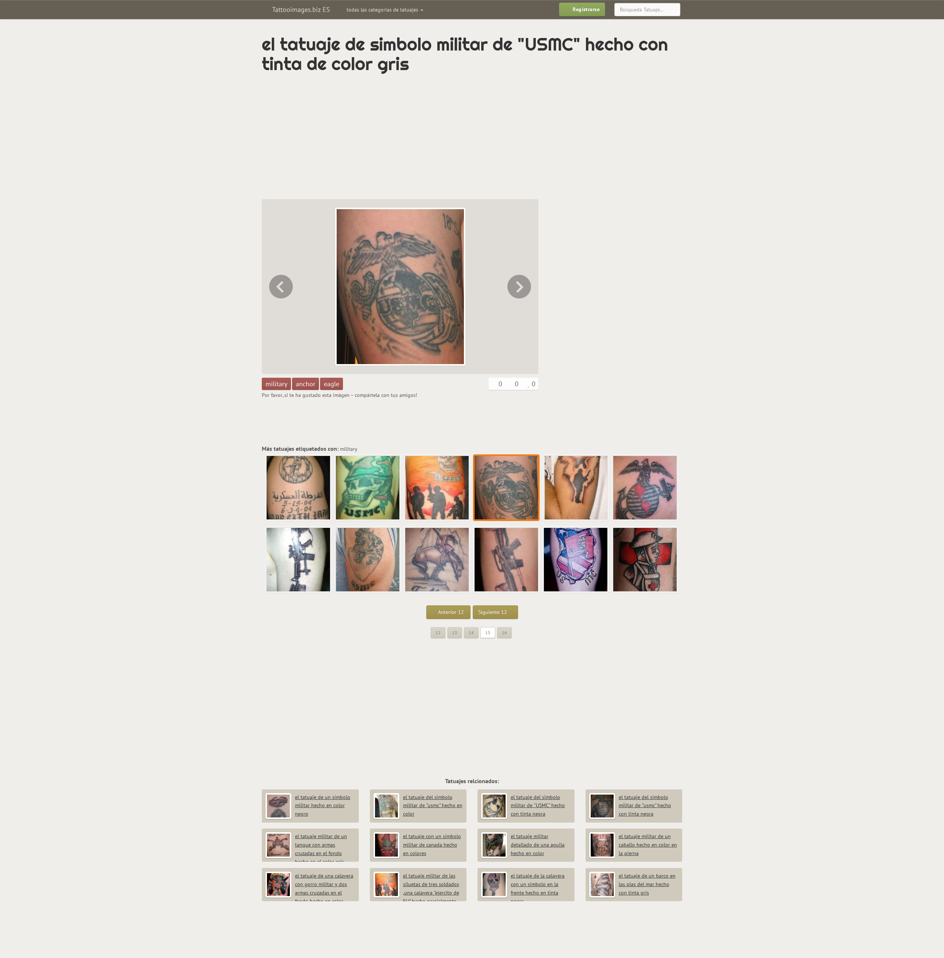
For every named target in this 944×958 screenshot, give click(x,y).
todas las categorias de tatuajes (383, 9)
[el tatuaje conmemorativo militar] (298, 560)
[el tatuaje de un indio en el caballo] (437, 560)
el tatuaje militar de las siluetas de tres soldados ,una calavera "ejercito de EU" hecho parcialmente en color (416, 892)
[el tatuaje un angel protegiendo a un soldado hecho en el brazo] (520, 286)
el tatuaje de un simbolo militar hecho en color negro (322, 805)
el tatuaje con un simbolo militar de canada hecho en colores (432, 845)
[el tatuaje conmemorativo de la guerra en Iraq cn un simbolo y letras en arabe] (298, 488)
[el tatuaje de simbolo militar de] (506, 488)
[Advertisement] (441, 136)
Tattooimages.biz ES (300, 9)
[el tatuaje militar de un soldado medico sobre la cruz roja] (645, 560)
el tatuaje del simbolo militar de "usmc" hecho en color (432, 805)
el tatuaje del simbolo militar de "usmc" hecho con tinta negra (645, 805)
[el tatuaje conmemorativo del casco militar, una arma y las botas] (506, 560)
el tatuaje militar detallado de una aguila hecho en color (538, 845)
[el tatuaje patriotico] (576, 560)
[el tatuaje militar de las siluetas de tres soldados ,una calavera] (280, 286)
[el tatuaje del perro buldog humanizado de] (368, 560)
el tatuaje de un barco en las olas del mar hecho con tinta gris (647, 884)
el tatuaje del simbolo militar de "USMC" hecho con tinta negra (538, 805)
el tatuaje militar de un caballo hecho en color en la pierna (648, 845)
